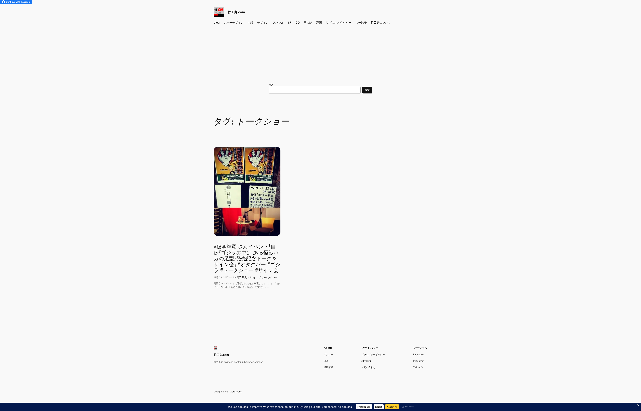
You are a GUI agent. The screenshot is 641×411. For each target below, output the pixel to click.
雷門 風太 (242, 277)
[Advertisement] (320, 54)
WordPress (236, 391)
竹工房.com (236, 12)
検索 (271, 84)
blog (252, 277)
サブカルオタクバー (266, 277)
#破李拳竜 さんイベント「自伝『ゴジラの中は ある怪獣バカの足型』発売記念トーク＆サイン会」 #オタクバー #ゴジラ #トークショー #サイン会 (247, 259)
